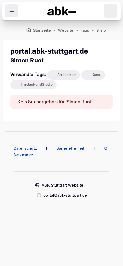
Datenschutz (25, 148)
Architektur (66, 74)
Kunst (96, 74)
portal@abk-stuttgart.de (65, 195)
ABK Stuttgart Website (62, 185)
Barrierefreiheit (70, 148)
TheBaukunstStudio (36, 84)
